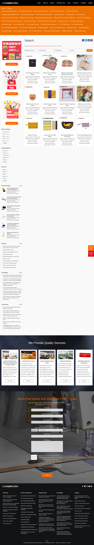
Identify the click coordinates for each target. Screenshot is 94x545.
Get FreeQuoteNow (91, 248)
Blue (5, 174)
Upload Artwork (34, 457)
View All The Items (11, 64)
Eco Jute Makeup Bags (77, 24)
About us (45, 3)
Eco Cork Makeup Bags (18, 24)
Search (89, 50)
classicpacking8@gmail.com (51, 404)
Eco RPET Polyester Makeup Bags (27, 27)
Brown (5, 176)
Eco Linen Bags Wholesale (32, 24)
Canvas (6, 153)
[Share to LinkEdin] (89, 40)
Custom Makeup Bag (59, 14)
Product (52, 3)
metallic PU (6, 157)
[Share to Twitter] (86, 40)
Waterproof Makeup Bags (30, 21)
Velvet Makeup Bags (43, 27)
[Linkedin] (91, 486)
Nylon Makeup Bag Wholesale (40, 11)
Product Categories (26, 492)
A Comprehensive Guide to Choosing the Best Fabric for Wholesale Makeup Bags (63, 497)
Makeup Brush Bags (72, 27)
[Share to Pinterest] (91, 40)
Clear (5, 178)
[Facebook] (83, 486)
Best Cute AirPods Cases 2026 (56, 11)
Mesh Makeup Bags (6, 24)
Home (38, 3)
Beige (5, 169)
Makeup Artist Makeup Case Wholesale (46, 21)
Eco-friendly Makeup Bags (25, 11)
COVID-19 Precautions (8, 516)
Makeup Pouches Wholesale (84, 17)
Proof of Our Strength (8, 521)
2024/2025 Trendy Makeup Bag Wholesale (11, 21)
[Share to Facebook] (83, 40)
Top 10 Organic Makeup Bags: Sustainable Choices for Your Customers (64, 512)
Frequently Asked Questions (9, 267)
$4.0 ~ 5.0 (6, 141)
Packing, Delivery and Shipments (10, 260)
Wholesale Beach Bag (67, 31)
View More (10, 381)
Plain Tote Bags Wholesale (35, 31)
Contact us (76, 3)
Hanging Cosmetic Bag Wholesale (9, 17)
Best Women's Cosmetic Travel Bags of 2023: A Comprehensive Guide (46, 506)
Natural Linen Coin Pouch (84, 104)
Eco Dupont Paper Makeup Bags (9, 27)
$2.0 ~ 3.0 (6, 136)
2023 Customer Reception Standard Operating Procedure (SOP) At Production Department (64, 533)
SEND (47, 475)
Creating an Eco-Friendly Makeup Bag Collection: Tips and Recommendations (64, 502)
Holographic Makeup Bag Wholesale (10, 14)
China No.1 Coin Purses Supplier (10, 507)
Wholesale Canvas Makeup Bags (44, 14)
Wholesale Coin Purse (63, 21)
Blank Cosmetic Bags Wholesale (57, 27)
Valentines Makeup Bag (79, 31)
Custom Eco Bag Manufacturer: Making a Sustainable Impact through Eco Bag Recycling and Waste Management (12, 293)
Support (90, 3)
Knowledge (60, 492)
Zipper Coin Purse (32, 135)
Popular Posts (43, 492)
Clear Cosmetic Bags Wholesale (9, 11)
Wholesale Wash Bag (84, 27)
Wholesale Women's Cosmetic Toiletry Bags (64, 17)
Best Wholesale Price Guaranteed (11, 256)
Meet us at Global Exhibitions (9, 518)
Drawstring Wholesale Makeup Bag (43, 17)
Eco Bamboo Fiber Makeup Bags (49, 24)
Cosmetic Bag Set (80, 14)
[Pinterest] (87, 486)
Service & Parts (6, 258)
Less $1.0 (6, 131)
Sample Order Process (8, 249)
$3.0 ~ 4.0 (6, 138)
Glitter (5, 159)
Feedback (83, 3)
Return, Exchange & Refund (9, 265)
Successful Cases (7, 523)
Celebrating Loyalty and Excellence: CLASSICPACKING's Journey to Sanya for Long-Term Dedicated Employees (12, 327)
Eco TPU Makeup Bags (64, 24)
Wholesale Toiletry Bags (72, 11)
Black (5, 171)
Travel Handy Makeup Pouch (84, 135)
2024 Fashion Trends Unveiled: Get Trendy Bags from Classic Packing (46, 501)
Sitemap (58, 542)
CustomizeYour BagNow (91, 254)
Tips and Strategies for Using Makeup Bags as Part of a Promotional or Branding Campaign (12, 284)
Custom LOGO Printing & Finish (10, 252)
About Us (5, 492)
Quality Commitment (8, 254)
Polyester (6, 150)
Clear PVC (6, 155)
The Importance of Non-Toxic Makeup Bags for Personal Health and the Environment (12, 298)
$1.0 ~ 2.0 (6, 134)
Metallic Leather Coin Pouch (84, 72)
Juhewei (69, 542)
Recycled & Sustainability (80, 523)
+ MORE (20, 185)
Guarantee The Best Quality (9, 513)
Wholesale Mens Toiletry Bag (26, 17)
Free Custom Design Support (10, 263)
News (69, 3)
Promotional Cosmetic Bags (27, 14)
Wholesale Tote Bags (6, 31)
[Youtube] (89, 486)
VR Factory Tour (61, 3)
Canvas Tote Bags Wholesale (20, 31)
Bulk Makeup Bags (70, 14)
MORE (5, 143)
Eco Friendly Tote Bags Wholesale (52, 31)
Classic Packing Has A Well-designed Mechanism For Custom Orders (10, 363)
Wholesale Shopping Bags (77, 21)
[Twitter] (85, 486)
